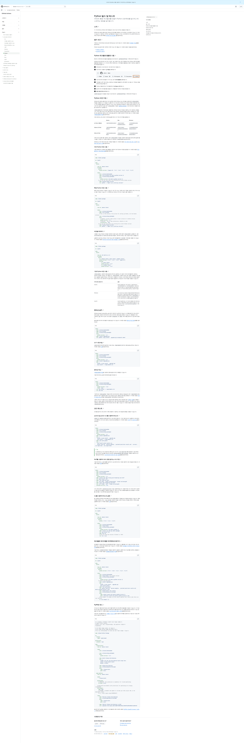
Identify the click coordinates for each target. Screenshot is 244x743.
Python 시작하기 (100, 49)
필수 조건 (97, 40)
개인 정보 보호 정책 (97, 725)
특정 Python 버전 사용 (100, 188)
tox (110, 501)
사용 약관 (105, 733)
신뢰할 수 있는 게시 (110, 613)
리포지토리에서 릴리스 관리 (115, 611)
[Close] (240, 2)
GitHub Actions (6, 13)
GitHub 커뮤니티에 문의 (126, 723)
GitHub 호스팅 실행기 (111, 35)
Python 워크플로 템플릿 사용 (104, 55)
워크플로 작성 (132, 43)
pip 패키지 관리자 (100, 51)
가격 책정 (120, 733)
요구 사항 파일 (98, 342)
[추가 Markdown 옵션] (157, 17)
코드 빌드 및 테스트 (11, 10)
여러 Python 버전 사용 (100, 147)
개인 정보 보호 (111, 733)
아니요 (102, 723)
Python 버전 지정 (100, 98)
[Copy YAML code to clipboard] (138, 155)
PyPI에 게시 (98, 605)
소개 (95, 27)
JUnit (129, 420)
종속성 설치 (98, 310)
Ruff (101, 463)
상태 (116, 733)
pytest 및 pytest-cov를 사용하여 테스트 (106, 416)
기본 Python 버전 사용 (100, 271)
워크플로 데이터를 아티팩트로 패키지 (107, 541)
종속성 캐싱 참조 (131, 320)
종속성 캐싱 (97, 370)
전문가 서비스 (125, 733)
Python (18, 10)
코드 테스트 (98, 408)
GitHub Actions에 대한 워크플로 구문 (111, 239)
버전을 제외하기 (98, 231)
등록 (241, 6)
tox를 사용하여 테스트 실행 (102, 496)
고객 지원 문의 (124, 725)
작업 (99, 114)
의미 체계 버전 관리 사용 (130, 141)
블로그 (130, 733)
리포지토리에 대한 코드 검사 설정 (112, 454)
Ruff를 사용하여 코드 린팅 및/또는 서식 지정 (107, 459)
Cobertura (134, 420)
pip (101, 346)
